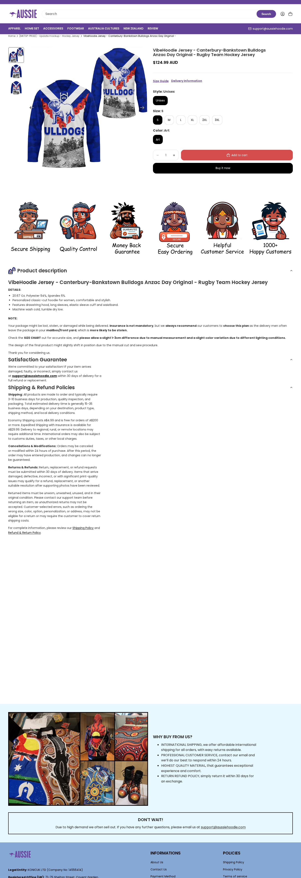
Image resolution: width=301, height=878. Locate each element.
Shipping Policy (83, 528)
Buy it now (223, 168)
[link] (30, 229)
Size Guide (161, 81)
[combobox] (149, 14)
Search (266, 14)
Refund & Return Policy (24, 533)
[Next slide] (143, 108)
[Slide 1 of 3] (16, 55)
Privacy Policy (232, 869)
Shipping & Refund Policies (41, 387)
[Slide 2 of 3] (16, 71)
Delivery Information (186, 81)
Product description (42, 270)
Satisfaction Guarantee (37, 359)
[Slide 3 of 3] (16, 87)
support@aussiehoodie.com (273, 29)
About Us (156, 862)
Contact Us (158, 869)
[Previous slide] (30, 108)
